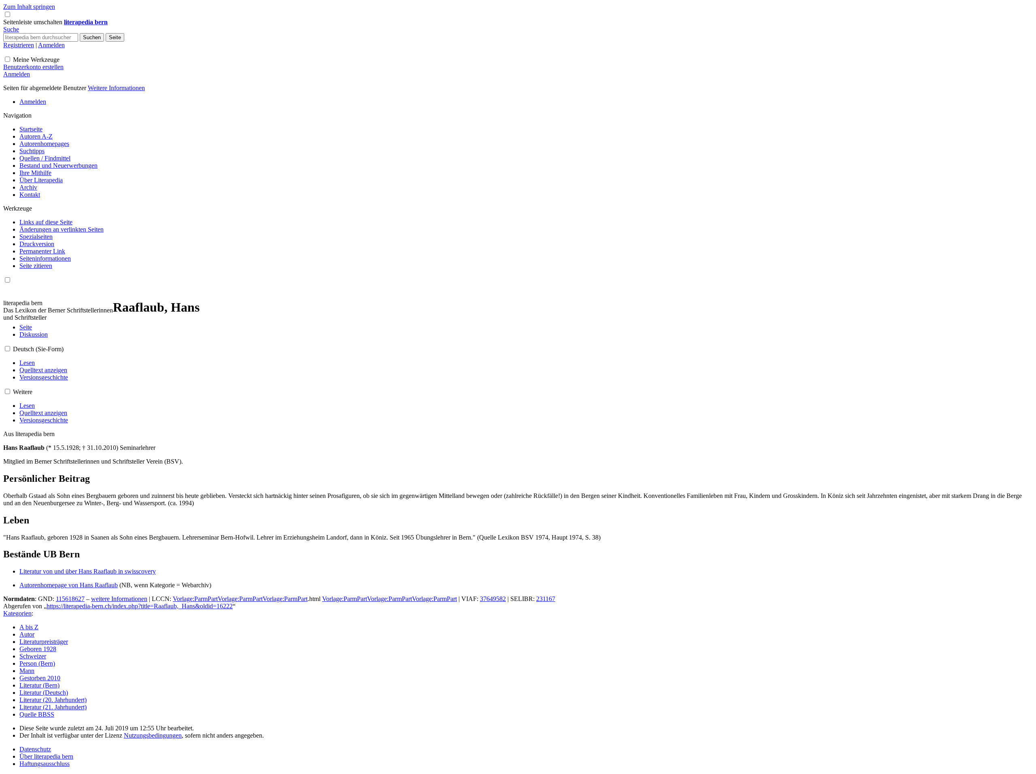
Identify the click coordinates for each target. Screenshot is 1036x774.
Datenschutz (35, 749)
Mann (26, 670)
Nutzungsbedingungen (153, 735)
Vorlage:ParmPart (195, 598)
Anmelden (51, 45)
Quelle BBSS (36, 714)
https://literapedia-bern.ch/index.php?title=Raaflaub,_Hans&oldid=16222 (140, 606)
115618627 (70, 598)
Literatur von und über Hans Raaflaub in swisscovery (87, 571)
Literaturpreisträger (43, 641)
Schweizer (32, 656)
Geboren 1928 (37, 648)
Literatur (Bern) (39, 685)
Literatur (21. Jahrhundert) (53, 707)
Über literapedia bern (46, 756)
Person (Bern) (37, 663)
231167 (545, 598)
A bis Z (28, 627)
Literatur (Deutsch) (43, 692)
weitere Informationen (119, 598)
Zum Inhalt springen (29, 6)
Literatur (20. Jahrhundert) (53, 699)
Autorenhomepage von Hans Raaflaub (68, 585)
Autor (26, 634)
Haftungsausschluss (44, 763)
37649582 (493, 598)
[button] (33, 22)
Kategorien (17, 613)
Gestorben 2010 (39, 678)
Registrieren (18, 45)
